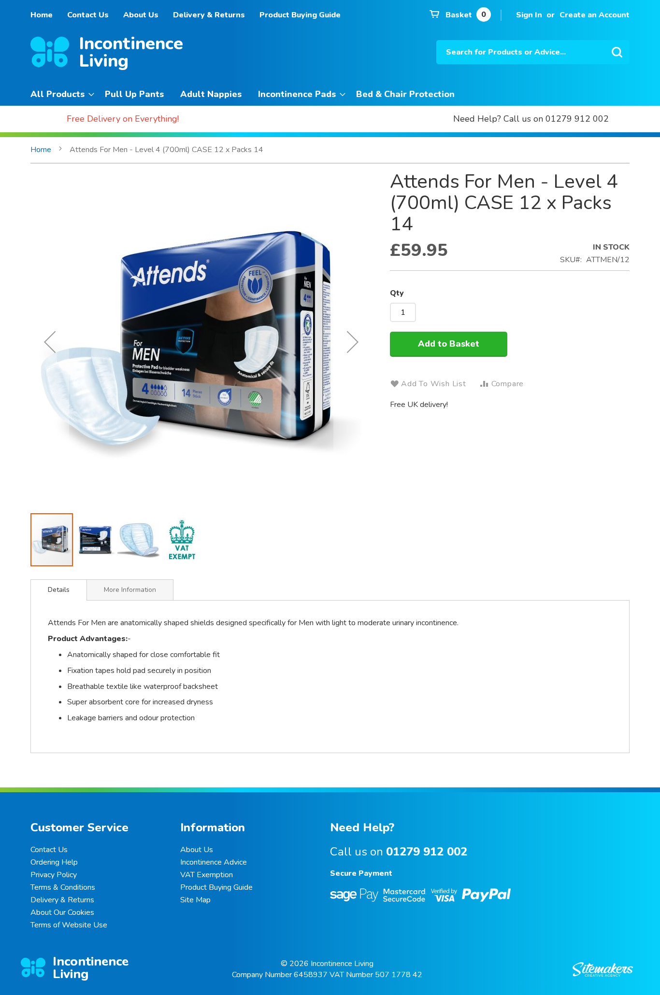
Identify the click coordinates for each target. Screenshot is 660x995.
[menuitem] (59, 94)
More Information (130, 589)
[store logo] (49, 53)
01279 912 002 (426, 851)
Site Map (195, 900)
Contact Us (88, 15)
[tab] (58, 590)
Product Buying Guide (300, 15)
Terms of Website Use (68, 925)
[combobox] (533, 52)
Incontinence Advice (213, 862)
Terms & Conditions (62, 887)
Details (59, 589)
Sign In (529, 15)
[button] (49, 341)
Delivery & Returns (209, 15)
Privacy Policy (53, 874)
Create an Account (595, 15)
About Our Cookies (62, 912)
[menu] (330, 94)
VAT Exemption (206, 874)
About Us (140, 15)
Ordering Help (54, 862)
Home (41, 15)
